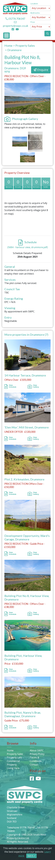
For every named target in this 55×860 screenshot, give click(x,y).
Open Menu (6, 35)
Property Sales (25, 45)
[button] (47, 33)
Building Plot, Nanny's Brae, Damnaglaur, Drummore (22, 714)
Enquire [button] (42, 70)
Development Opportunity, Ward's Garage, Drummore (27, 537)
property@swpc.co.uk (15, 25)
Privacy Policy (37, 754)
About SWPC (37, 750)
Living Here (13, 768)
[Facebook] (13, 29)
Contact (34, 764)
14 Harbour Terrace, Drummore (25, 375)
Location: (34, 3)
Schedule (30, 242)
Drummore (14, 50)
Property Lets (14, 757)
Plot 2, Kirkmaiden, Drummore (24, 479)
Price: (33, 22)
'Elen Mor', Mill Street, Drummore (26, 427)
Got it (30, 855)
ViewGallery (36, 386)
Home (8, 45)
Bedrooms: (35, 13)
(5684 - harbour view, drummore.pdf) (27, 247)
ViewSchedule (12, 386)
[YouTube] (17, 29)
